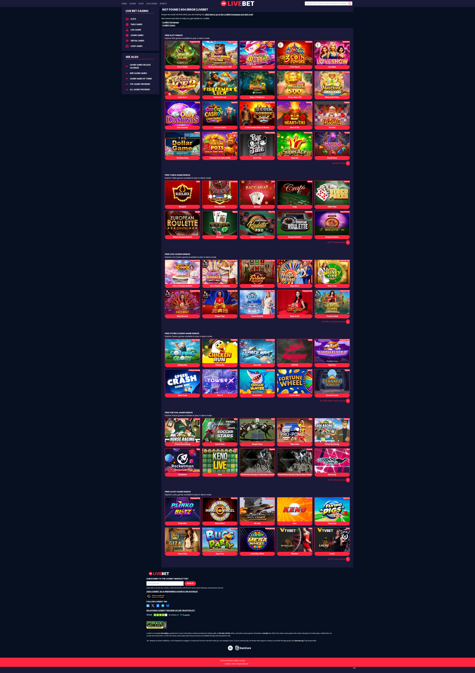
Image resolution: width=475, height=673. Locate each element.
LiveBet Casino (168, 25)
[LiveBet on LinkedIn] (147, 605)
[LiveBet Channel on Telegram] (162, 605)
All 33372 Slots (340, 163)
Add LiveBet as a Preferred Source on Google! (172, 591)
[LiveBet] (237, 3)
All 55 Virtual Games (338, 480)
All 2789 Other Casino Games (334, 400)
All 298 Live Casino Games (335, 321)
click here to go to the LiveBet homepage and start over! (229, 14)
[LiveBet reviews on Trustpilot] (169, 615)
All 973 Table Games (337, 242)
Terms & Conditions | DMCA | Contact (237, 661)
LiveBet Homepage (170, 22)
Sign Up (190, 583)
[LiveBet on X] (152, 605)
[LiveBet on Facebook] (157, 605)
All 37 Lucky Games (338, 559)
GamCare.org (299, 641)
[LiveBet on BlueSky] (167, 605)
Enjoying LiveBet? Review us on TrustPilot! (170, 610)
